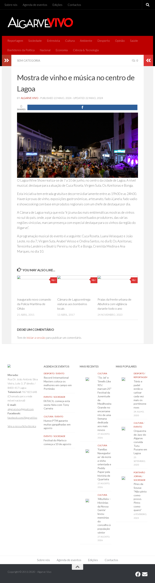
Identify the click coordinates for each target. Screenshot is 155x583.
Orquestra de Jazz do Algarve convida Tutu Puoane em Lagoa (140, 442)
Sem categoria (28, 60)
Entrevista (53, 40)
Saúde (134, 40)
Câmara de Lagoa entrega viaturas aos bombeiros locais (73, 304)
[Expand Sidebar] (6, 60)
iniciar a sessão (36, 337)
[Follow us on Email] (144, 574)
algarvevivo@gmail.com (21, 409)
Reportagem (15, 40)
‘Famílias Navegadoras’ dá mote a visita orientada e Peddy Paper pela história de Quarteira (104, 464)
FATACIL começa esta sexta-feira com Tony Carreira (57, 404)
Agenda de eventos (35, 4)
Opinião (120, 40)
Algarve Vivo (29, 98)
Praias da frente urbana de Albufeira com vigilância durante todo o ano (114, 304)
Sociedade (35, 40)
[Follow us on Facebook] (138, 574)
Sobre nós (11, 4)
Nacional (45, 50)
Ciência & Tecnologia (86, 50)
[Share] (82, 107)
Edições (57, 4)
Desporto (104, 40)
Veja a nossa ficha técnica (22, 426)
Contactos (74, 4)
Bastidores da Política (21, 50)
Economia (62, 50)
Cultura (70, 40)
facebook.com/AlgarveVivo (22, 417)
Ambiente (86, 40)
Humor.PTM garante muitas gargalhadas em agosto (57, 424)
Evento (60, 373)
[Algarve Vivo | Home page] (40, 22)
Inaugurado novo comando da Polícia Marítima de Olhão (34, 304)
